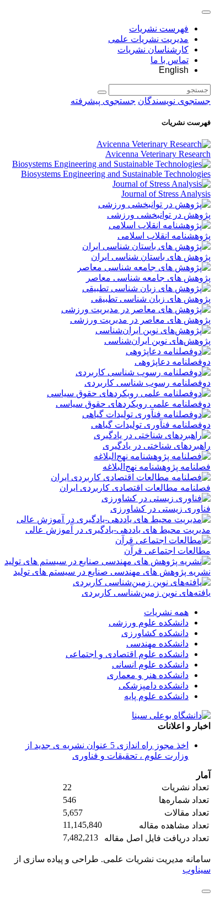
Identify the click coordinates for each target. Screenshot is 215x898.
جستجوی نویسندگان (174, 101)
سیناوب (196, 869)
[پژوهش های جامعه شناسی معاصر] (144, 267)
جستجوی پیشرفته (103, 101)
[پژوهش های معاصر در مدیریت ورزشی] (136, 309)
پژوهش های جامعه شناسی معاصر (148, 277)
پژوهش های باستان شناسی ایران (151, 256)
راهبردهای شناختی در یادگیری (157, 445)
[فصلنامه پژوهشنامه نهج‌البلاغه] (152, 456)
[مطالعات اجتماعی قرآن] (163, 540)
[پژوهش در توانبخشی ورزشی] (154, 204)
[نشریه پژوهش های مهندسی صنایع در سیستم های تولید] (107, 561)
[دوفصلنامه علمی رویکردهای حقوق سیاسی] (129, 393)
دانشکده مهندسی (157, 643)
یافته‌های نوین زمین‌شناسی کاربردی (146, 592)
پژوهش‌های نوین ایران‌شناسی (157, 340)
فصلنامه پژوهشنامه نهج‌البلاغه (157, 466)
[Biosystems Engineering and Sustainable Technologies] (111, 164)
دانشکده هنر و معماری (148, 675)
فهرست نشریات (159, 28)
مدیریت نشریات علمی (148, 39)
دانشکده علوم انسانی (150, 664)
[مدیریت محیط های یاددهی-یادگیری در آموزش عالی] (114, 519)
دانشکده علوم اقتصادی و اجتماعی (127, 654)
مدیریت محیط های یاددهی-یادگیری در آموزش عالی (118, 529)
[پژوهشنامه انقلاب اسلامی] (160, 225)
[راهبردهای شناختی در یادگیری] (152, 435)
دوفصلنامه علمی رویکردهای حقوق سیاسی (133, 403)
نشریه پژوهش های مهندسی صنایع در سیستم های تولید (112, 571)
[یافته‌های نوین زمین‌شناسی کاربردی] (142, 582)
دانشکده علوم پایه (156, 696)
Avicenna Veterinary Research (158, 154)
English (174, 70)
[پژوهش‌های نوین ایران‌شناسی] (153, 330)
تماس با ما (169, 60)
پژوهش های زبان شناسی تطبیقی (151, 298)
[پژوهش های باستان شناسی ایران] (146, 246)
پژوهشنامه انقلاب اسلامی (164, 235)
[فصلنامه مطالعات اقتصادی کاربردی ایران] (131, 477)
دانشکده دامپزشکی (154, 685)
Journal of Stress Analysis (166, 193)
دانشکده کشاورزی (155, 633)
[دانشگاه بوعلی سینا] (171, 715)
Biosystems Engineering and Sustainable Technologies (116, 173)
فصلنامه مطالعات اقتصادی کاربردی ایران (135, 487)
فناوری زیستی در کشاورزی (160, 508)
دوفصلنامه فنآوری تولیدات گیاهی (151, 424)
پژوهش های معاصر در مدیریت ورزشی (140, 319)
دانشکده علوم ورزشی (149, 622)
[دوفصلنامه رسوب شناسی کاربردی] (143, 372)
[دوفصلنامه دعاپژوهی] (168, 351)
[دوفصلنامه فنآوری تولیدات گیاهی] (146, 414)
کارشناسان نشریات (153, 49)
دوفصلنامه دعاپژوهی (173, 361)
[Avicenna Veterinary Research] (153, 144)
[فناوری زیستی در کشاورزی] (156, 498)
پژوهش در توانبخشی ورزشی (159, 214)
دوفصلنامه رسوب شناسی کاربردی (147, 382)
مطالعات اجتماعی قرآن (167, 550)
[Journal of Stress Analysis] (161, 183)
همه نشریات (166, 612)
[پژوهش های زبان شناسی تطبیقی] (146, 288)
